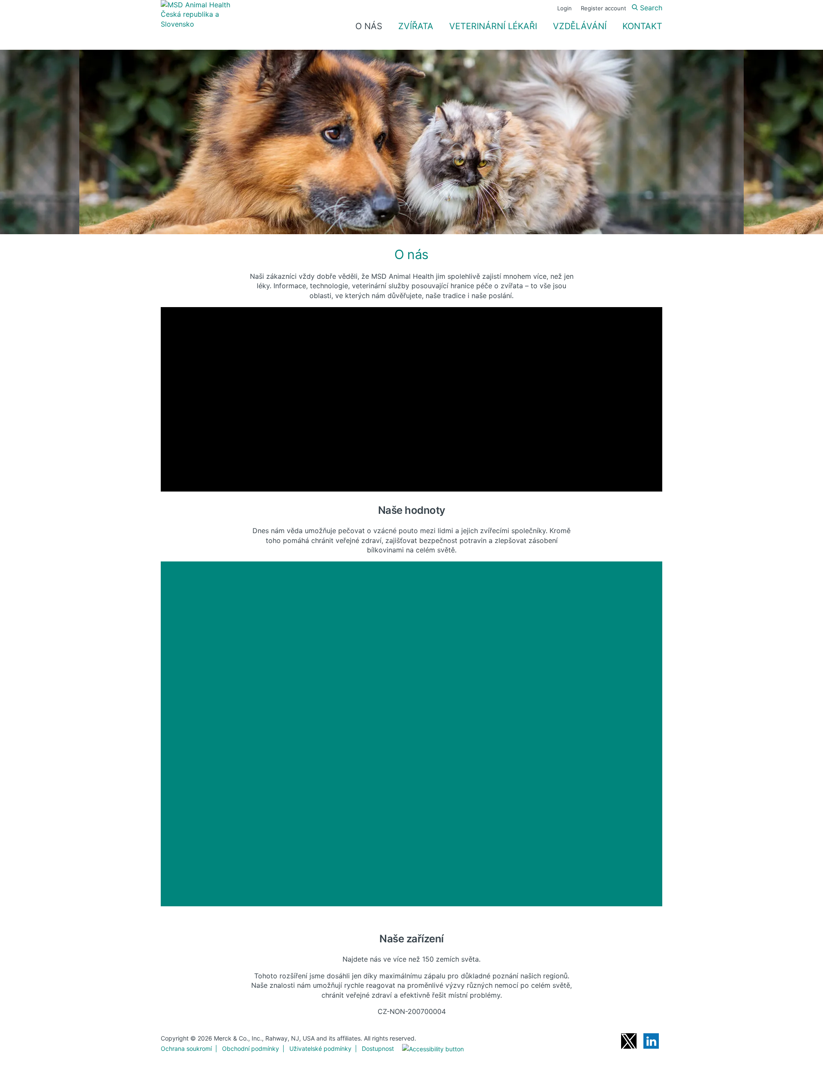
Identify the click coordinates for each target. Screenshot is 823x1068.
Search (650, 7)
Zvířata (415, 26)
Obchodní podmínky (250, 1048)
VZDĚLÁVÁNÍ (580, 26)
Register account (603, 8)
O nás (368, 26)
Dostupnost (378, 1048)
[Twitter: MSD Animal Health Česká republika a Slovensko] (629, 1041)
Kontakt (642, 26)
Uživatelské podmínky (320, 1048)
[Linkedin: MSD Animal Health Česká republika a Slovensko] (651, 1041)
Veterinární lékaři (493, 26)
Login (564, 8)
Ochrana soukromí (186, 1048)
